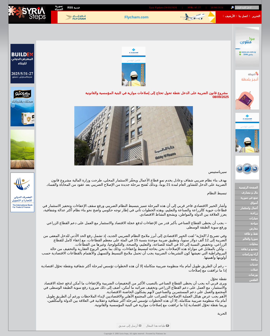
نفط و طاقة (251, 233)
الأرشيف (230, 16)
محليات (253, 243)
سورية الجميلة (59, 7)
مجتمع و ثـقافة (249, 249)
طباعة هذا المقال (156, 325)
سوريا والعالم (250, 238)
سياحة (254, 223)
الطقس (253, 279)
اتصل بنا (243, 16)
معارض (253, 228)
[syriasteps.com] (28, 21)
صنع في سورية (249, 197)
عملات (254, 269)
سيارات (253, 218)
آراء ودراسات (250, 254)
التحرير (256, 16)
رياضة (254, 259)
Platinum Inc (161, 333)
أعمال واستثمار (249, 208)
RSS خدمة (73, 7)
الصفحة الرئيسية (248, 187)
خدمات (254, 264)
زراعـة (254, 213)
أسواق (254, 202)
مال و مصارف (250, 192)
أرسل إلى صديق (129, 325)
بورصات (253, 274)
